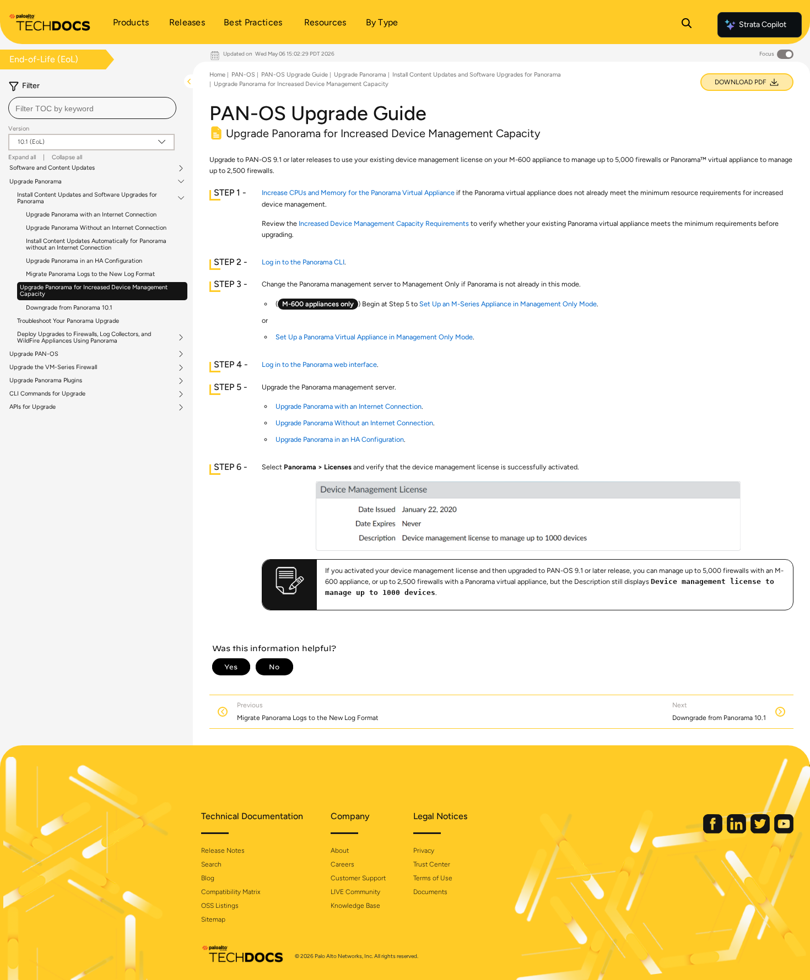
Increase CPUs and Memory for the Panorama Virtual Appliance (358, 192)
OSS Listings (220, 905)
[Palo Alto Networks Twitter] (760, 831)
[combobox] (92, 108)
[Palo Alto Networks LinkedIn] (737, 831)
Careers (342, 864)
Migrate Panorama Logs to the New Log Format (90, 274)
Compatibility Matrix (230, 892)
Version (18, 128)
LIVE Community (355, 892)
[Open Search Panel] (686, 24)
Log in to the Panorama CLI (303, 262)
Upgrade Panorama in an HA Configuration (84, 260)
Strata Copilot (762, 24)
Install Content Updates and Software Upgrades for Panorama (87, 198)
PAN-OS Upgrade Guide (294, 74)
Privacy (423, 850)
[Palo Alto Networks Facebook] (713, 831)
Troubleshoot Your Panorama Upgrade (68, 320)
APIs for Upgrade (32, 407)
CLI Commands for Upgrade (47, 394)
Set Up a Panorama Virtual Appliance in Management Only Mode (374, 337)
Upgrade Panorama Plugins (45, 380)
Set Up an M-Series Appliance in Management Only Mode (508, 304)
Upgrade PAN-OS (33, 354)
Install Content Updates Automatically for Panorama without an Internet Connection (96, 244)
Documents (430, 892)
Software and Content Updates (52, 168)
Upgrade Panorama (35, 181)
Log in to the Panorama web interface (319, 364)
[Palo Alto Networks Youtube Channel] (783, 831)
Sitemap (213, 919)
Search (211, 864)
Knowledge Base (355, 905)
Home (217, 74)
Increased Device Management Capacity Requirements (384, 223)
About (340, 850)
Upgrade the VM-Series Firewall (53, 367)
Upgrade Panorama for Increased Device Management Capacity (94, 290)
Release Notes (223, 850)
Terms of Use (432, 878)
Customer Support (358, 878)
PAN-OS (243, 74)
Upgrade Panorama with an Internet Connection (91, 214)
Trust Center (431, 864)
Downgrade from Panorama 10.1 (69, 307)
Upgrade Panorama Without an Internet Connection (96, 227)
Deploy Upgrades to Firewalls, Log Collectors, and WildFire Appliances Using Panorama (84, 337)
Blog (207, 878)
